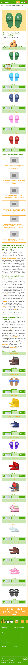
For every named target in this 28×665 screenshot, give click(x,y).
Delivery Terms (4, 634)
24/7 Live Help (4, 651)
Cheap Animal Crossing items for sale (12, 257)
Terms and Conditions (6, 636)
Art (18, 309)
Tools (15, 309)
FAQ (2, 632)
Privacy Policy (4, 638)
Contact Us (3, 649)
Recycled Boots (14, 353)
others (12, 311)
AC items (8, 294)
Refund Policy (4, 640)
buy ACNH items (10, 332)
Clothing (11, 347)
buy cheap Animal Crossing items (15, 337)
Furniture (4, 306)
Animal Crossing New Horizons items (11, 329)
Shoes (15, 347)
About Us (3, 630)
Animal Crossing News (6, 642)
